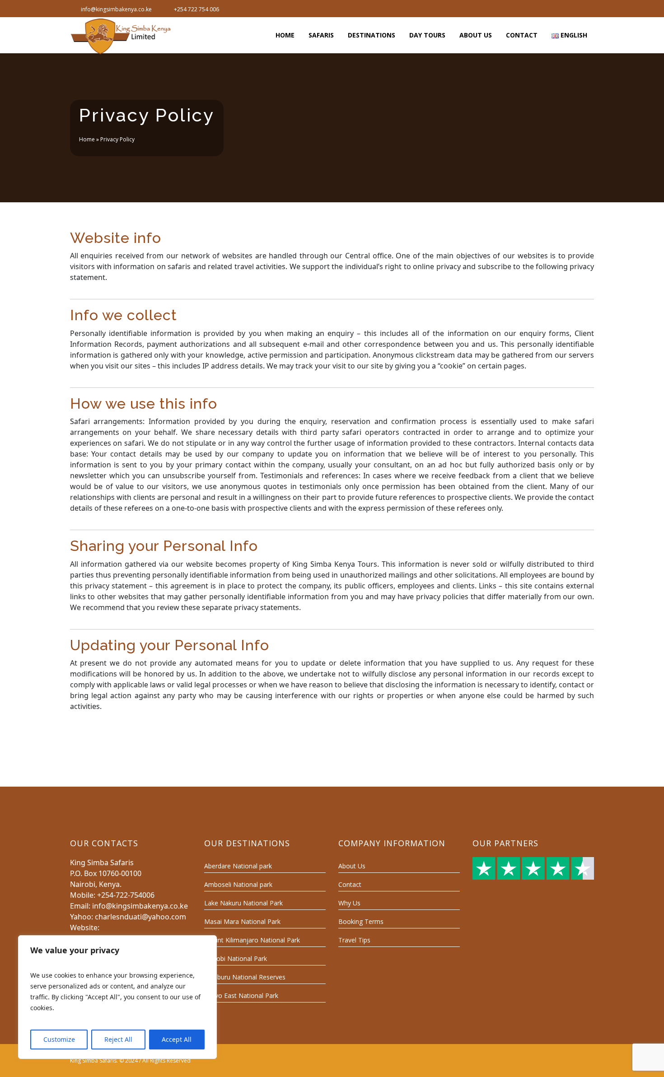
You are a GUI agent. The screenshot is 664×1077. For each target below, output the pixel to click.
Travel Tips (354, 940)
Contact (349, 884)
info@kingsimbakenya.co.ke (116, 9)
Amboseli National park (238, 884)
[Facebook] (557, 9)
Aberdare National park (238, 866)
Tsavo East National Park (241, 995)
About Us (351, 866)
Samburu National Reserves (244, 977)
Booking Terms (360, 921)
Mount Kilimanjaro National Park (252, 940)
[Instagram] (586, 9)
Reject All (118, 1039)
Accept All (177, 1039)
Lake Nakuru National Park (243, 903)
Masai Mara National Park (242, 921)
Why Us (349, 903)
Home (87, 139)
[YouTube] (571, 9)
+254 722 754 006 (196, 9)
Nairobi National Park (235, 958)
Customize (59, 1039)
